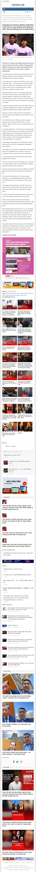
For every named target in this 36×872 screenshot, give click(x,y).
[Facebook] (25, 12)
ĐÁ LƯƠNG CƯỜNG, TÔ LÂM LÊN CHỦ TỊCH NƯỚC (16, 725)
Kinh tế (17, 862)
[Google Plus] (22, 762)
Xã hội (23, 862)
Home (4, 15)
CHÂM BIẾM (6, 497)
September (15, 15)
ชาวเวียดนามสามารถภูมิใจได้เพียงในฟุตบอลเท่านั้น (17, 574)
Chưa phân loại (11, 291)
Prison (31, 293)
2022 (8, 15)
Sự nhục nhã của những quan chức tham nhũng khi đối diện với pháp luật (17, 533)
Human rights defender (22, 293)
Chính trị (12, 862)
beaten (14, 293)
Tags (21, 451)
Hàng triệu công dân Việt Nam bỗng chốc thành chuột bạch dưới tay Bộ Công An (17, 545)
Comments (16, 451)
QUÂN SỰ (29, 862)
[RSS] (32, 12)
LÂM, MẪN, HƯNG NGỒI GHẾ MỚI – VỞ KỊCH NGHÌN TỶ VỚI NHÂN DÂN (16, 753)
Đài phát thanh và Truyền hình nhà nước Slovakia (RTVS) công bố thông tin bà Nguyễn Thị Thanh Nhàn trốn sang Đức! (20, 617)
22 (21, 15)
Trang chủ (6, 862)
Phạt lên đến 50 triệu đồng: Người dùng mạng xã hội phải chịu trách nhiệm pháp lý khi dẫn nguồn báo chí (17, 507)
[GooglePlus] (29, 12)
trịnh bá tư (24, 295)
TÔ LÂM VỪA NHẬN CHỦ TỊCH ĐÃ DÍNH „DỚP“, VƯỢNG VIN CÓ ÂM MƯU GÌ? (16, 697)
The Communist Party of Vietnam (11, 295)
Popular (10, 451)
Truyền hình (6, 671)
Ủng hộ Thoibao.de (13, 625)
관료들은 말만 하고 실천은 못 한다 (12, 569)
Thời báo (14, 865)
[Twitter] (27, 12)
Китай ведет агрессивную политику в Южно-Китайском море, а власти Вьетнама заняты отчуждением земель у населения (16, 597)
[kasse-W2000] (18, 280)
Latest (5, 451)
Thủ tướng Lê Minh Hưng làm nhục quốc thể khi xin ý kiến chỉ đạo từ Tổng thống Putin (17, 521)
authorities (8, 293)
